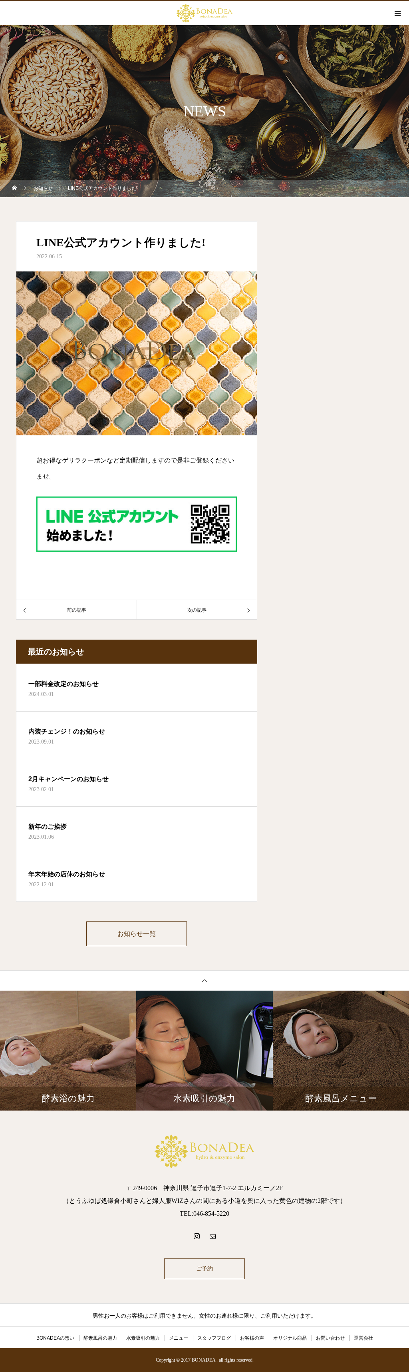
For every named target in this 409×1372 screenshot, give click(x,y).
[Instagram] (197, 1236)
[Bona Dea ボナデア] (204, 1151)
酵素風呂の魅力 (100, 1338)
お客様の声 (252, 1338)
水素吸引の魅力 (143, 1338)
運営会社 (363, 1338)
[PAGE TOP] (204, 980)
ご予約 (204, 1269)
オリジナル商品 (290, 1338)
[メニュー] (397, 13)
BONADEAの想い (55, 1338)
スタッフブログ (214, 1338)
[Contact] (212, 1236)
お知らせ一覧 (136, 933)
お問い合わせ (330, 1338)
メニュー (178, 1338)
